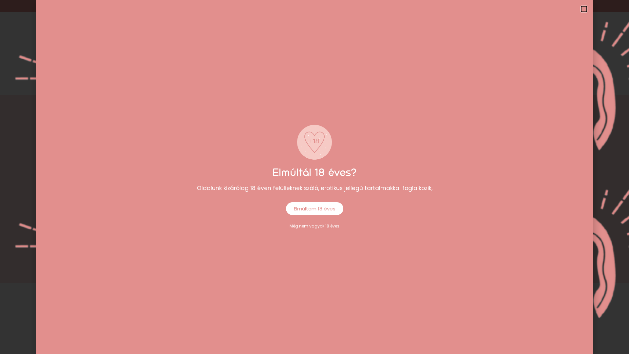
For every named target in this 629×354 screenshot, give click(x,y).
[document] (314, 177)
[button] (583, 9)
